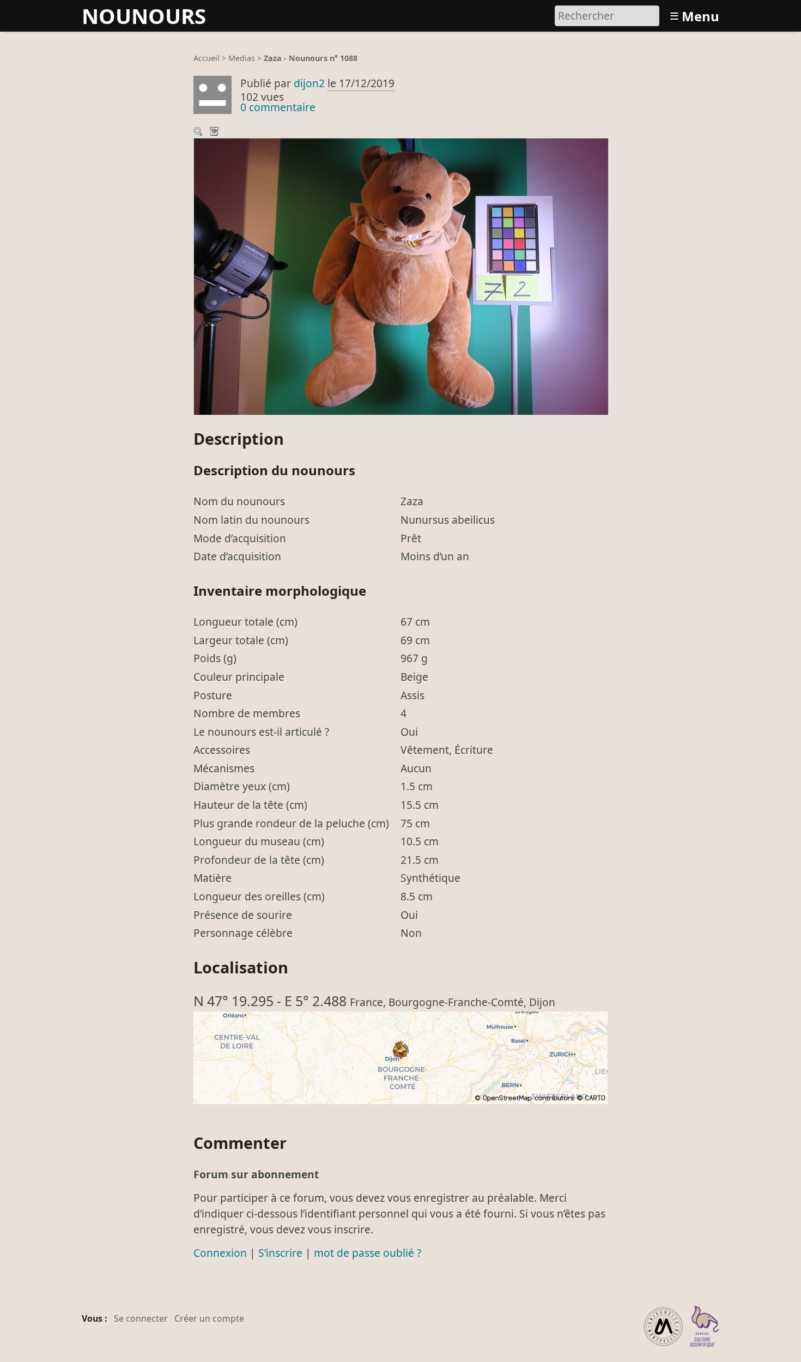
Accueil (206, 58)
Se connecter (141, 1318)
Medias (241, 58)
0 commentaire (277, 107)
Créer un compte (209, 1318)
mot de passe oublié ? (367, 1252)
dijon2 (309, 83)
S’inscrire (280, 1252)
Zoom (198, 132)
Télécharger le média (215, 132)
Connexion (220, 1252)
